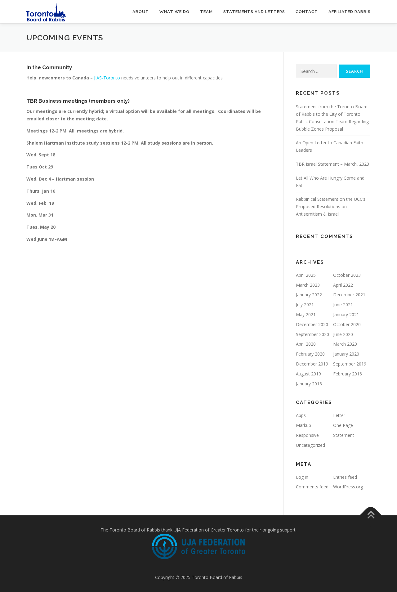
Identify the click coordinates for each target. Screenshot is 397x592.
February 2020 (310, 354)
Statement (343, 435)
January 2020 (346, 354)
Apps (301, 415)
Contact (307, 11)
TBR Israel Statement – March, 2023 (332, 164)
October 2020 (347, 324)
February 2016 (347, 374)
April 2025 (306, 275)
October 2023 (347, 275)
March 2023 (308, 285)
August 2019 (308, 374)
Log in (302, 477)
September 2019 (349, 364)
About (140, 11)
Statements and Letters (254, 11)
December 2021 (349, 295)
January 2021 (346, 314)
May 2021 (306, 314)
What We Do (174, 11)
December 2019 (312, 364)
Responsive (307, 435)
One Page (343, 425)
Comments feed (312, 487)
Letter (339, 415)
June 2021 (343, 304)
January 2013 (309, 384)
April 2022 (343, 285)
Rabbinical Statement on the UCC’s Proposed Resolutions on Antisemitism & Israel (330, 206)
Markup (303, 425)
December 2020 (312, 324)
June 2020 (343, 334)
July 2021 (305, 304)
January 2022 (309, 295)
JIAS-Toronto (107, 78)
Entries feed (345, 477)
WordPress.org (348, 487)
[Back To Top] (371, 516)
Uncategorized (310, 445)
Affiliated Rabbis (349, 11)
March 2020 (345, 344)
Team (206, 11)
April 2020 (306, 344)
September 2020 (312, 334)
